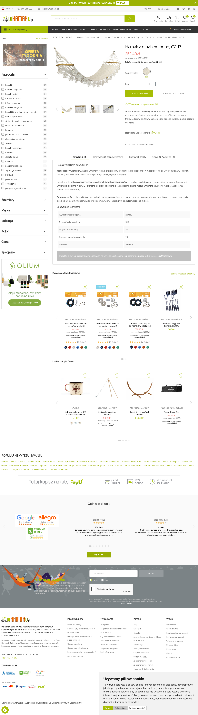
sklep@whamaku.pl (50, 9)
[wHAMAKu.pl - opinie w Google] (26, 520)
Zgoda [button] (108, 708)
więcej (157, 133)
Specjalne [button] (8, 252)
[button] (158, 18)
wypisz (108, 580)
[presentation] (57, 109)
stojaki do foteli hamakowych (18, 121)
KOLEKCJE (93, 29)
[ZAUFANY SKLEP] (8, 673)
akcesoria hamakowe (109, 461)
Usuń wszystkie (42, 38)
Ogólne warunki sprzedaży (111, 636)
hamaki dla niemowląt (154, 465)
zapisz (96, 580)
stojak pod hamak (21, 469)
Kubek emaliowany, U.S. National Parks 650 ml (75, 413)
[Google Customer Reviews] (41, 673)
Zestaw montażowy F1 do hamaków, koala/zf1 (75, 325)
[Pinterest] (189, 9)
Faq (135, 625)
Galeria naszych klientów (77, 648)
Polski (7, 8)
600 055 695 (26, 9)
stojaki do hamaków (14, 125)
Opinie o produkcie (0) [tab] (163, 157)
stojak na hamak (115, 465)
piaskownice (11, 179)
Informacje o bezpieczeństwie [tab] (108, 157)
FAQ (150, 8)
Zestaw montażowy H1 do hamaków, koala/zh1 (107, 325)
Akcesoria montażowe (75, 319)
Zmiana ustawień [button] (137, 708)
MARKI (83, 29)
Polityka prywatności (175, 637)
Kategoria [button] (7, 74)
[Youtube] (178, 9)
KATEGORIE (105, 29)
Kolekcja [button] (7, 221)
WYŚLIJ (151, 573)
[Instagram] (195, 9)
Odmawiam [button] (120, 708)
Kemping (75, 408)
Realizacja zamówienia (109, 640)
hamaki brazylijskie (171, 461)
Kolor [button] (5, 231)
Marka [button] (5, 210)
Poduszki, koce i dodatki (172, 408)
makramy (9, 152)
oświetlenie (10, 184)
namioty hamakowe (59, 469)
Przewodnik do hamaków (144, 669)
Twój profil (104, 625)
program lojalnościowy (15, 188)
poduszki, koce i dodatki (16, 134)
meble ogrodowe (13, 116)
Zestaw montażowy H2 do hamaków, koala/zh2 (140, 324)
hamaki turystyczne (13, 107)
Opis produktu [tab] (80, 157)
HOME (55, 29)
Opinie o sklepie (173, 657)
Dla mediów (171, 625)
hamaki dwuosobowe (87, 461)
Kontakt (136, 633)
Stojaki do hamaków (107, 408)
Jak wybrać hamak (141, 648)
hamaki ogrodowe (66, 461)
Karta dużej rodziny (75, 656)
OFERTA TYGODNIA (69, 29)
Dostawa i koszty (74, 625)
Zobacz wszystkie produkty (183, 273)
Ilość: (127, 84)
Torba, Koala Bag (171, 412)
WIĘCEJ (121, 2)
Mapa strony (171, 649)
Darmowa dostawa (182, 29)
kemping (9, 130)
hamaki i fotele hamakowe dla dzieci (21, 112)
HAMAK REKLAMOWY (122, 29)
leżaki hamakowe (13, 103)
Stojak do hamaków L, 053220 (140, 413)
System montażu (140, 657)
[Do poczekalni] (85, 287)
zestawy (8, 143)
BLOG (145, 29)
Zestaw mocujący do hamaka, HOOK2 (171, 324)
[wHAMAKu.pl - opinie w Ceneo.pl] (37, 533)
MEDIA (137, 29)
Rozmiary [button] (7, 200)
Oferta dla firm (172, 629)
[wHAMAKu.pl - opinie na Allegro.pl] (48, 520)
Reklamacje (138, 644)
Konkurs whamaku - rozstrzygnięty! (81, 652)
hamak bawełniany (58, 465)
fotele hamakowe (13, 98)
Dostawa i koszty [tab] (137, 157)
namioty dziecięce (13, 166)
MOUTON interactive (73, 703)
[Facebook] (173, 9)
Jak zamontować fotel (142, 661)
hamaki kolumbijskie (18, 465)
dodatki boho (11, 157)
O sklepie (137, 629)
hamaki (8, 85)
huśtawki (9, 175)
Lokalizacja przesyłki (108, 644)
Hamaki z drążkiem (145, 144)
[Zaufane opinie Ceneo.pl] (25, 673)
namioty (9, 161)
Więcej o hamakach (174, 641)
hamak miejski (11, 94)
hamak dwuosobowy (176, 465)
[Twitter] (184, 9)
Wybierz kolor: (131, 73)
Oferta (169, 653)
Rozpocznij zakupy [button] (18, 29)
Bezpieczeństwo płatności (177, 633)
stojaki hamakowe (77, 465)
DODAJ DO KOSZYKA (139, 93)
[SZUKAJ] (130, 18)
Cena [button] (5, 242)
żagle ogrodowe (13, 170)
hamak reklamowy (13, 148)
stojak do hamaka (133, 465)
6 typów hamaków (141, 652)
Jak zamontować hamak (143, 665)
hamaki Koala (49, 461)
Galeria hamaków (74, 644)
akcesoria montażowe (15, 139)
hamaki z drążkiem (13, 89)
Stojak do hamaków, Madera (107, 413)
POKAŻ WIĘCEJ (126, 604)
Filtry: (3, 38)
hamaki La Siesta (18, 461)
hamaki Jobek (34, 461)
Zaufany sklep (172, 645)
